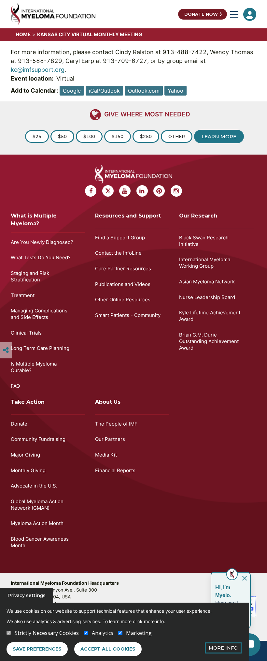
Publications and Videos (122, 284)
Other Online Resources (122, 299)
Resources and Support (128, 216)
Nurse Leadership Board (207, 297)
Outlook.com (144, 90)
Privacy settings (26, 595)
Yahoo (175, 90)
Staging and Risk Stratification (30, 276)
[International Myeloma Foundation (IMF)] (93, 14)
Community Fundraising (38, 439)
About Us (107, 402)
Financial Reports (115, 470)
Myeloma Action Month (37, 523)
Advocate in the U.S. (34, 486)
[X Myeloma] (108, 191)
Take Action (28, 402)
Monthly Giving (28, 470)
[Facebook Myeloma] (90, 191)
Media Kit (106, 455)
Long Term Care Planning (40, 348)
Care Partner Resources (123, 268)
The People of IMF (116, 424)
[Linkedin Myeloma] (142, 191)
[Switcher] (6, 350)
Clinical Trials (26, 333)
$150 (117, 136)
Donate (19, 424)
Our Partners (110, 439)
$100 (89, 136)
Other (176, 136)
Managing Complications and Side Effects (39, 314)
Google (72, 90)
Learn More (219, 136)
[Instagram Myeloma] (176, 191)
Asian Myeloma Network (207, 281)
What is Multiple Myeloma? (34, 220)
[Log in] (249, 14)
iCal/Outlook (104, 90)
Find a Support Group (120, 237)
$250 (146, 136)
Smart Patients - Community (128, 315)
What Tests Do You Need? (41, 257)
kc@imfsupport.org (37, 69)
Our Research (198, 216)
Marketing (139, 633)
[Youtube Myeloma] (125, 191)
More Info (223, 648)
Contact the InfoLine (118, 253)
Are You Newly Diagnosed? (42, 242)
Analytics (102, 633)
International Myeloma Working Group (204, 262)
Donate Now (201, 14)
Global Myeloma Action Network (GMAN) (37, 504)
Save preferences (37, 649)
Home (23, 34)
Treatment (23, 295)
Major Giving (25, 455)
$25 (37, 136)
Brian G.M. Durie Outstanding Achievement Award (209, 341)
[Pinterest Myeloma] (159, 191)
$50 (62, 136)
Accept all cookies (107, 649)
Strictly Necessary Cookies (47, 633)
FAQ (15, 386)
